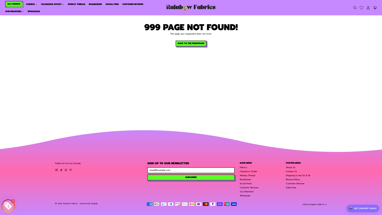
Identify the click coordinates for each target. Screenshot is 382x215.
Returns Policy (293, 179)
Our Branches (247, 191)
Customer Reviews (132, 4)
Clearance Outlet (248, 171)
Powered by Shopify (89, 203)
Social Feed (112, 4)
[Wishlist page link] (361, 8)
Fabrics (243, 167)
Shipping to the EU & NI (298, 175)
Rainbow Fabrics (70, 203)
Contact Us (291, 171)
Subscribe (291, 187)
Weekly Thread (76, 4)
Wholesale (34, 11)
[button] (355, 8)
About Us (290, 167)
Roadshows (95, 4)
